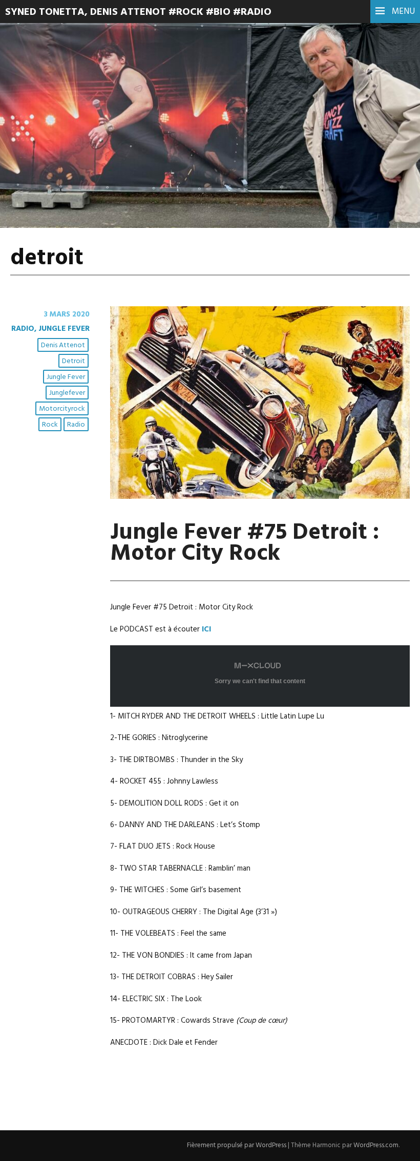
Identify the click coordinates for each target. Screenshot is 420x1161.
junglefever (67, 393)
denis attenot (63, 345)
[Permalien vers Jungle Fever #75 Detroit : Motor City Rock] (260, 497)
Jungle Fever (66, 377)
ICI (206, 629)
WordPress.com (375, 1145)
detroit (73, 361)
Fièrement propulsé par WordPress (236, 1145)
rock (50, 425)
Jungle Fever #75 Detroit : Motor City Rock (244, 544)
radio (76, 425)
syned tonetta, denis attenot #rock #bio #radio (138, 12)
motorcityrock (62, 409)
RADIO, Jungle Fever (50, 329)
